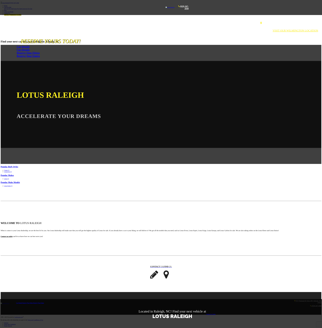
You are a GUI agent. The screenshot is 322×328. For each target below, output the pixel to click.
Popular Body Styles (9, 167)
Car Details (23, 46)
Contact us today (7, 236)
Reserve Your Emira (28, 55)
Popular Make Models (10, 182)
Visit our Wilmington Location (295, 30)
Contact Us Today (211, 314)
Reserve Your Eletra (28, 52)
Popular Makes (7, 175)
